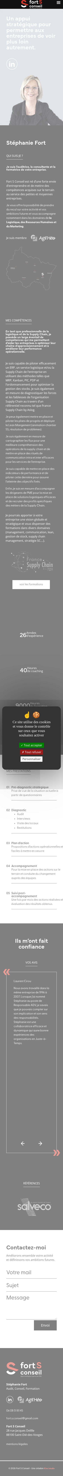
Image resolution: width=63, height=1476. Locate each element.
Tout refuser (32, 752)
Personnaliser (31, 759)
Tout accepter (32, 745)
